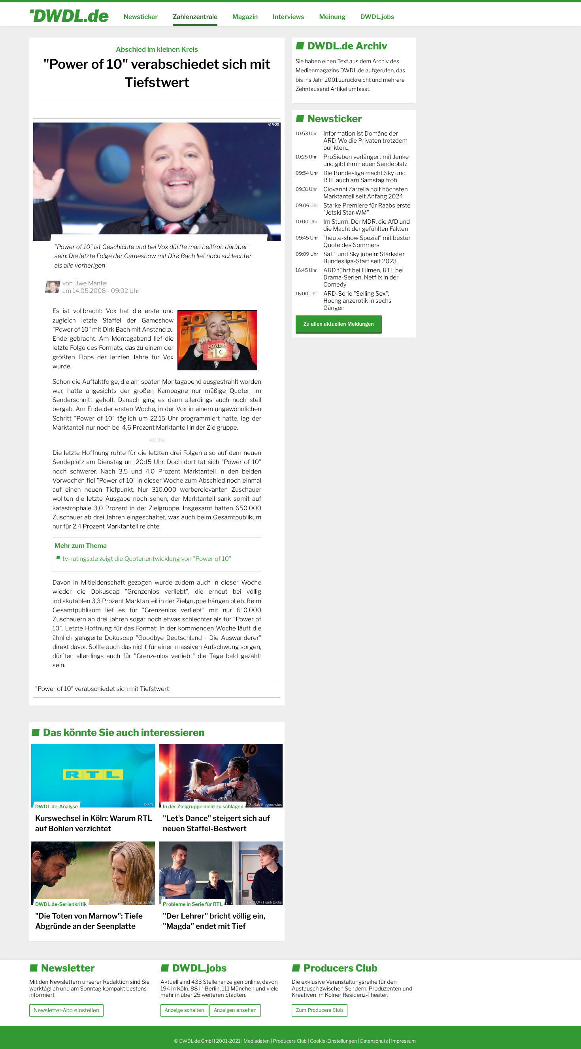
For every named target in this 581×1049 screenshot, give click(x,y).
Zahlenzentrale (195, 17)
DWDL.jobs (377, 17)
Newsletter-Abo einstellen (66, 1010)
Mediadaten (256, 1041)
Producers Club (290, 1041)
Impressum (403, 1041)
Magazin (245, 17)
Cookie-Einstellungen (333, 1041)
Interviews (288, 17)
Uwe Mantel (91, 283)
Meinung (332, 17)
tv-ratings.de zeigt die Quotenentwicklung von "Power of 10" (146, 558)
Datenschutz (374, 1041)
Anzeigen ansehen (235, 1010)
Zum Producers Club (319, 1010)
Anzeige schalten (184, 1010)
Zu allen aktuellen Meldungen (339, 324)
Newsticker (141, 17)
